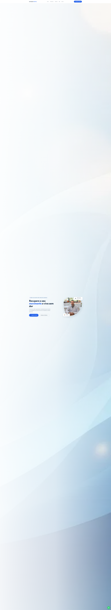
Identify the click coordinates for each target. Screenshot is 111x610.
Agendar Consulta (78, 1)
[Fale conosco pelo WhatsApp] (108, 607)
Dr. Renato (33, 1)
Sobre (48, 1)
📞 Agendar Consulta (34, 315)
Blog (59, 1)
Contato (62, 1)
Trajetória (56, 1)
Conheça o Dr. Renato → (44, 315)
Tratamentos (51, 1)
